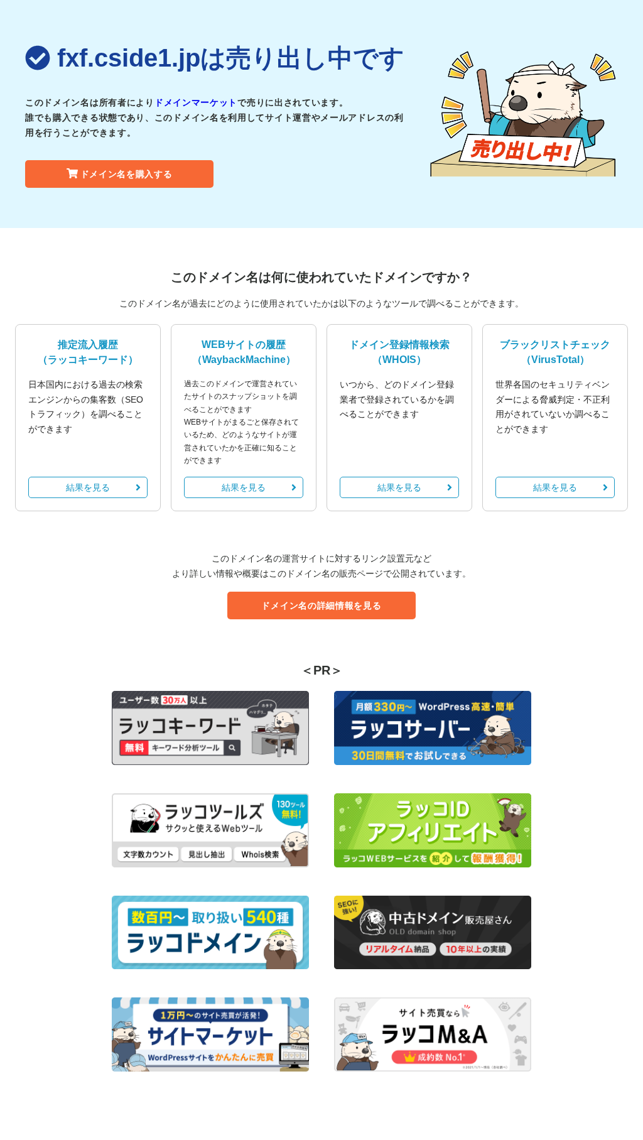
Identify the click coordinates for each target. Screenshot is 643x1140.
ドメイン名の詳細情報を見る (321, 605)
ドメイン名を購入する (126, 174)
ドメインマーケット (195, 102)
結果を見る (88, 487)
